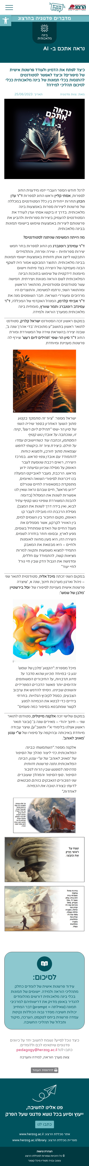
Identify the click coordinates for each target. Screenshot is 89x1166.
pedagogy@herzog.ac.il (36, 1050)
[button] (5, 20)
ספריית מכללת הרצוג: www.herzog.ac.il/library (44, 1140)
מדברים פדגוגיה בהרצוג (44, 18)
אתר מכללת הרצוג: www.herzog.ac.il (44, 1134)
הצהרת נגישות (44, 1151)
